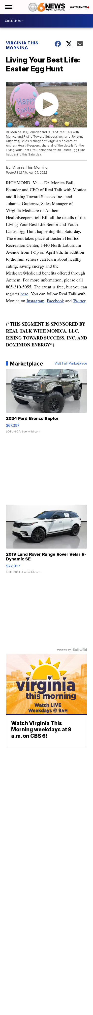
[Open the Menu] (8, 7)
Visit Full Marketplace (71, 363)
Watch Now (78, 7)
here (24, 294)
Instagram (35, 301)
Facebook (55, 301)
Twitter (79, 301)
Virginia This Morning (22, 45)
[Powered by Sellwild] (80, 649)
